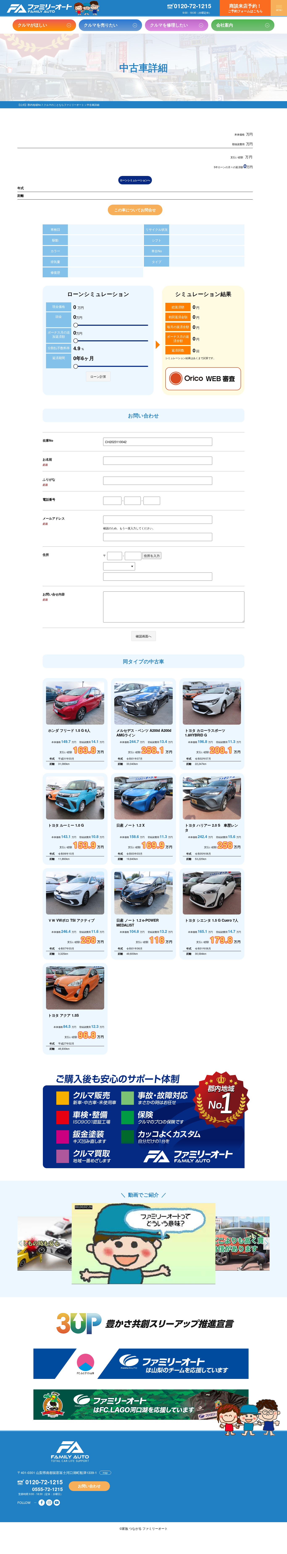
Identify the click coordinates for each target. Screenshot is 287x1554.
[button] (266, 1243)
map (105, 1472)
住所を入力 (152, 555)
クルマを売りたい (100, 25)
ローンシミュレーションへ (135, 180)
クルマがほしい (32, 25)
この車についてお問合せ (135, 210)
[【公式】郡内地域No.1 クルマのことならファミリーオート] (39, 8)
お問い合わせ (89, 1486)
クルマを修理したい (169, 25)
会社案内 (224, 25)
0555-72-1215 (47, 1489)
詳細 (75, 724)
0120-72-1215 (192, 5)
